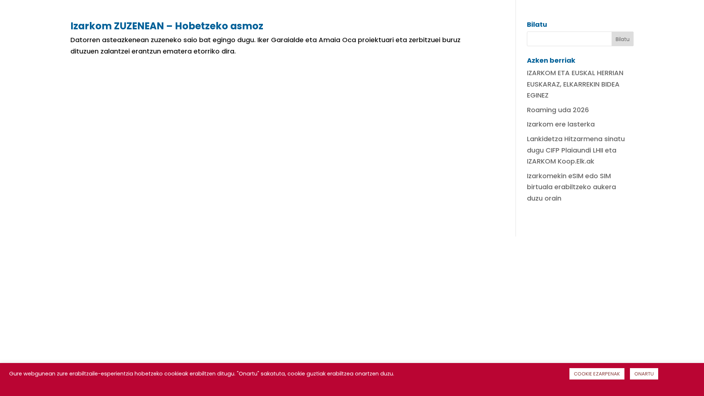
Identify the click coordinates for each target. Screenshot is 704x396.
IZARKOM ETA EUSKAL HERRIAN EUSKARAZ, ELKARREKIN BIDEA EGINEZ (575, 84)
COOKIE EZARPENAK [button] (597, 373)
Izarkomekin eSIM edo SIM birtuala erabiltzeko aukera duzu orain (571, 187)
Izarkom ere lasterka (561, 124)
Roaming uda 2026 (558, 109)
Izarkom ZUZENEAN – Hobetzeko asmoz (166, 26)
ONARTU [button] (644, 373)
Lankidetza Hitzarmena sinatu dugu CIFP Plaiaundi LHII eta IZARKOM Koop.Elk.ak (576, 150)
